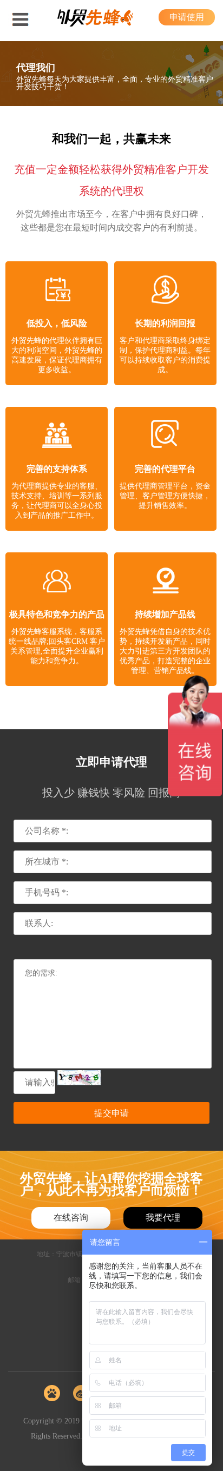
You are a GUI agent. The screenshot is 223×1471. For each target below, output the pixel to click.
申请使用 (186, 17)
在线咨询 (71, 1217)
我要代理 (163, 1217)
